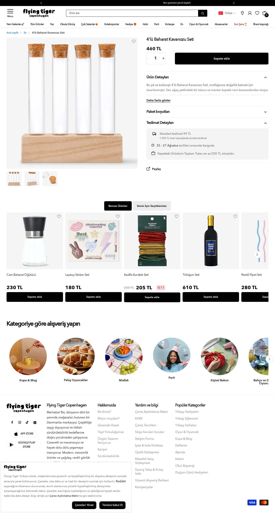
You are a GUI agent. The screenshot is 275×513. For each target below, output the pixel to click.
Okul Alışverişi (185, 466)
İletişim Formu (144, 439)
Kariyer (102, 450)
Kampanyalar (144, 487)
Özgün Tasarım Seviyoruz (108, 441)
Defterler (181, 446)
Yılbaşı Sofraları (186, 425)
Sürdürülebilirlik (108, 456)
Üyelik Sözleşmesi (147, 452)
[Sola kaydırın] (13, 359)
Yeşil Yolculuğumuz (111, 432)
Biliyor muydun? (109, 419)
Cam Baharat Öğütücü (21, 275)
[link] (242, 13)
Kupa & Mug (183, 439)
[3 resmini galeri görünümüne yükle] (49, 178)
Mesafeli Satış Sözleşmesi (144, 461)
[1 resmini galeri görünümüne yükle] (14, 178)
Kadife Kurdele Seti (136, 275)
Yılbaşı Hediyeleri (187, 412)
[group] (35, 258)
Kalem (179, 459)
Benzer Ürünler (118, 205)
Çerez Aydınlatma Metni (151, 412)
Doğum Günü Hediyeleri (191, 473)
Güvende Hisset (108, 425)
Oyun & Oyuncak (186, 432)
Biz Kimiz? (104, 412)
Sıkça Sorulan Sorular (149, 432)
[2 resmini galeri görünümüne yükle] (32, 178)
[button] (10, 13)
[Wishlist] (59, 216)
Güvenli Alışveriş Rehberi (152, 480)
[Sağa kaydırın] (269, 359)
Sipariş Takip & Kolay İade (149, 472)
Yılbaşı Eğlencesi (186, 419)
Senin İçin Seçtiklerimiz (151, 205)
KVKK (139, 419)
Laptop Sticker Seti (77, 275)
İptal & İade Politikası (149, 446)
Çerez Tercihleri (145, 425)
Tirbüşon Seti (191, 275)
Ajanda (180, 452)
